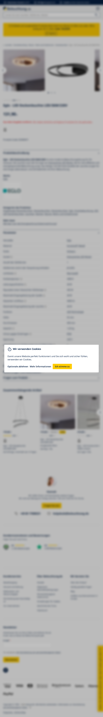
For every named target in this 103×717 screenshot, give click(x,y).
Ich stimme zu (62, 366)
